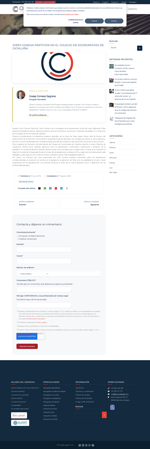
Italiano (96, 2)
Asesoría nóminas (50, 409)
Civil (110, 168)
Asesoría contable (50, 416)
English (105, 2)
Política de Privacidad (35, 319)
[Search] (139, 48)
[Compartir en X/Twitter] (39, 188)
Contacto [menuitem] (132, 9)
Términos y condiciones (84, 391)
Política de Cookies (83, 395)
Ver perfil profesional (38, 115)
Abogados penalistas (51, 402)
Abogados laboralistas (51, 388)
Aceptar (94, 21)
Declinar (114, 21)
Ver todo (113, 172)
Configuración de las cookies (75, 21)
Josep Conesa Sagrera (42, 96)
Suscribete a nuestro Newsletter (45, 2)
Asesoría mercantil (50, 419)
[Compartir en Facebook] (50, 188)
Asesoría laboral (49, 405)
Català (123, 2)
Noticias (112, 148)
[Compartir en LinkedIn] (61, 188)
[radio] (58, 236)
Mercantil (113, 158)
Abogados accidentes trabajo (54, 391)
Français (132, 2)
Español (114, 2)
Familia (112, 163)
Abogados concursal (51, 395)
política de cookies (72, 14)
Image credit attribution (85, 402)
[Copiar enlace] (67, 188)
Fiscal (111, 153)
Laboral (112, 142)
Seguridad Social (26, 182)
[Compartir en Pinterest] (56, 188)
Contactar (16, 2)
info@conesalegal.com (120, 394)
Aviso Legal (41, 322)
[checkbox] (58, 238)
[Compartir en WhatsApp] (45, 188)
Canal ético (80, 388)
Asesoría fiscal (48, 412)
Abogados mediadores (52, 398)
